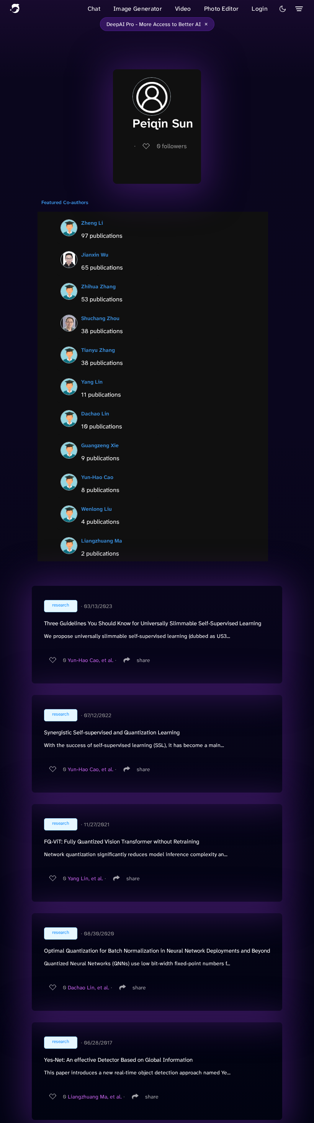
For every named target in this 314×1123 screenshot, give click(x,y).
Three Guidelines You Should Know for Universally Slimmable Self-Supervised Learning (152, 623)
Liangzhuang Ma (101, 540)
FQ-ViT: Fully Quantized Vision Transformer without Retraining (121, 841)
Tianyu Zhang (98, 350)
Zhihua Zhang (98, 286)
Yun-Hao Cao (97, 477)
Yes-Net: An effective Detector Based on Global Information (118, 1060)
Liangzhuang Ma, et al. (95, 1096)
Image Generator (137, 9)
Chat (94, 9)
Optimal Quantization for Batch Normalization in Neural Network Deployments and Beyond (157, 951)
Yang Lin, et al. (85, 878)
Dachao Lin (95, 413)
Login (260, 9)
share (143, 660)
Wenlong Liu (96, 508)
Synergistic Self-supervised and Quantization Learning (112, 732)
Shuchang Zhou (100, 318)
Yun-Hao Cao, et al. (90, 660)
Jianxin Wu (94, 254)
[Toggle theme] (282, 9)
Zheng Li (92, 222)
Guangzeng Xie (100, 445)
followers (172, 146)
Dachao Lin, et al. (88, 987)
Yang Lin (92, 381)
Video (183, 9)
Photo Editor (221, 9)
